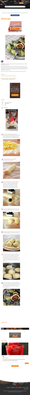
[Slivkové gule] (11, 147)
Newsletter (20, 387)
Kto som (24, 387)
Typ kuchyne (7, 79)
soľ (5, 105)
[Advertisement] (15, 314)
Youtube (16, 384)
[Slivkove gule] (15, 40)
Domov (12, 1)
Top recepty (8, 387)
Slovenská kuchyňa (12, 79)
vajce (5, 104)
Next (28, 363)
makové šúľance (23, 71)
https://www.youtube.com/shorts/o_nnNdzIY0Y (8, 75)
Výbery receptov (13, 387)
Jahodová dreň (5, 357)
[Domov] (4, 2)
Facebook (13, 384)
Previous (26, 363)
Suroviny (22, 1)
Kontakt (27, 387)
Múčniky (3, 79)
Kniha (26, 1)
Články (19, 1)
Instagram (15, 384)
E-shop (17, 387)
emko (4, 61)
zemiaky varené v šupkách (8, 102)
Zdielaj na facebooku (15, 15)
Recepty (15, 1)
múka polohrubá (7, 103)
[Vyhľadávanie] (24, 7)
